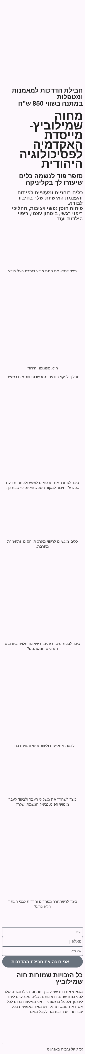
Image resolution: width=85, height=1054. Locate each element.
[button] (6, 1020)
